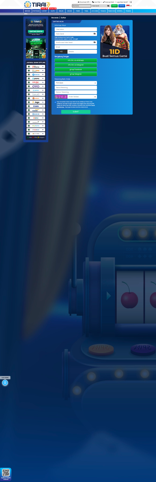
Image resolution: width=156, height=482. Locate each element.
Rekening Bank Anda (62, 79)
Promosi (128, 11)
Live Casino (94, 11)
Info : (26, 14)
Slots (53, 11)
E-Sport (44, 11)
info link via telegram (76, 65)
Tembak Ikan (111, 11)
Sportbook (36, 11)
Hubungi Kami (109, 2)
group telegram (76, 74)
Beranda (27, 11)
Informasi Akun (60, 25)
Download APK (84, 2)
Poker (78, 11)
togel (86, 11)
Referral (120, 11)
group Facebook (76, 70)
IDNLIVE (61, 11)
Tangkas (103, 11)
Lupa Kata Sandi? (122, 2)
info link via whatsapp (76, 60)
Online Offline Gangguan (36, 137)
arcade (69, 11)
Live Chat (97, 2)
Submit (76, 112)
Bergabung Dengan (62, 57)
